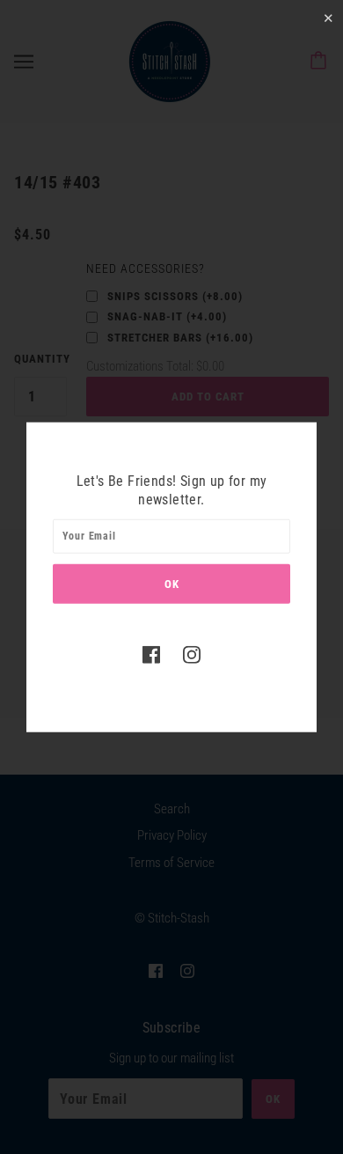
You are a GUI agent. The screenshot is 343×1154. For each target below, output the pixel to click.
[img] (151, 653)
